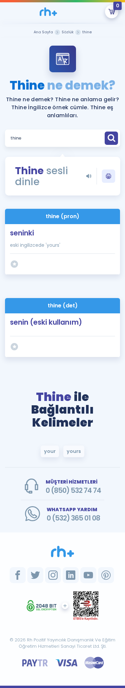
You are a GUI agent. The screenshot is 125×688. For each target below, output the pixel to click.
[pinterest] (106, 575)
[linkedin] (71, 575)
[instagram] (53, 575)
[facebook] (18, 575)
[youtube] (88, 575)
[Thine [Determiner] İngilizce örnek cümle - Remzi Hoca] (48, 12)
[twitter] (35, 575)
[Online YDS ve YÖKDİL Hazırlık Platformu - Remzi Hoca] (62, 551)
